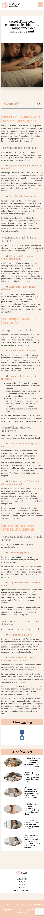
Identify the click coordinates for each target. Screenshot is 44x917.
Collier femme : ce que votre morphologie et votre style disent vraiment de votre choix (31, 809)
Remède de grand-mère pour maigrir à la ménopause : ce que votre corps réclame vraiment (32, 762)
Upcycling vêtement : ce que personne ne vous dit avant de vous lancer (31, 777)
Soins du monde (22, 891)
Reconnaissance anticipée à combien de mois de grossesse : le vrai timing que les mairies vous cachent (32, 841)
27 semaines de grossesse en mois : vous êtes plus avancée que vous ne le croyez (32, 824)
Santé (22, 888)
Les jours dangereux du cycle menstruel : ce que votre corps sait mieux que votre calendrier (31, 792)
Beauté (22, 882)
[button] (40, 4)
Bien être (22, 885)
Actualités (22, 879)
